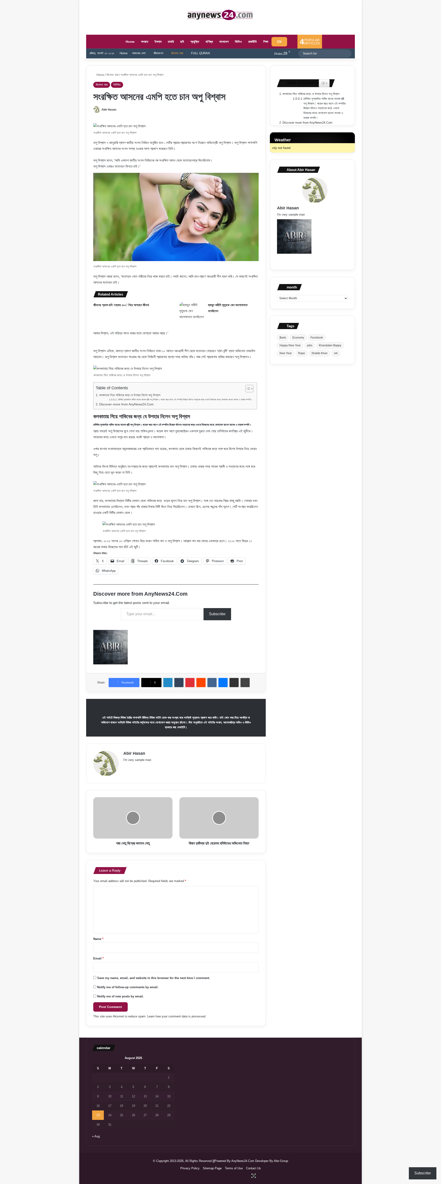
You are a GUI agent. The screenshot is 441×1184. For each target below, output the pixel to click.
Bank (283, 337)
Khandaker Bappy (330, 345)
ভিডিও (238, 41)
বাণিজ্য (209, 41)
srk (336, 353)
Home (130, 41)
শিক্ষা (265, 41)
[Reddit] (201, 682)
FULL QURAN (200, 53)
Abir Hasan (109, 109)
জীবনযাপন (158, 53)
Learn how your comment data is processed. (176, 1016)
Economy (298, 337)
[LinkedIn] (167, 682)
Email (98, 958)
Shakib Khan (319, 353)
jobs (309, 345)
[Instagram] (170, 767)
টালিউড (117, 84)
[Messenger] (223, 682)
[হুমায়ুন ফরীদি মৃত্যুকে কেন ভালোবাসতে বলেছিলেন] (192, 311)
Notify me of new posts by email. (120, 996)
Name (98, 939)
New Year (286, 353)
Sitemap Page (212, 1168)
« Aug (96, 1136)
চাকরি (171, 41)
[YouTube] (153, 767)
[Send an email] (121, 109)
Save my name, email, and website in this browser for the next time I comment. (153, 978)
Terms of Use (234, 1168)
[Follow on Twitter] (118, 109)
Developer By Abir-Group (271, 1161)
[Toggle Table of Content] (247, 389)
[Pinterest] (190, 682)
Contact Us (253, 1168)
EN (279, 41)
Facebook (317, 337)
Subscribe (217, 614)
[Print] (245, 682)
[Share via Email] (234, 682)
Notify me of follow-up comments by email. (127, 987)
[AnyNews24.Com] (220, 15)
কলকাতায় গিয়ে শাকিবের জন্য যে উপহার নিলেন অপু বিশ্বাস (129, 395)
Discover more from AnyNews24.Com (126, 404)
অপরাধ (144, 41)
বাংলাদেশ (224, 41)
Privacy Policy (190, 1168)
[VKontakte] (212, 682)
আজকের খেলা (139, 53)
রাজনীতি (252, 41)
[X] (137, 767)
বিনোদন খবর (177, 53)
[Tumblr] (179, 682)
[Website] (126, 767)
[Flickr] (148, 767)
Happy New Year (290, 345)
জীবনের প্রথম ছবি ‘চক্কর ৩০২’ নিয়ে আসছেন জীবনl (121, 305)
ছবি (182, 41)
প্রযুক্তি (194, 41)
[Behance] (164, 767)
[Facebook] (131, 767)
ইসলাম (158, 41)
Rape (301, 353)
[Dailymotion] (253, 1175)
